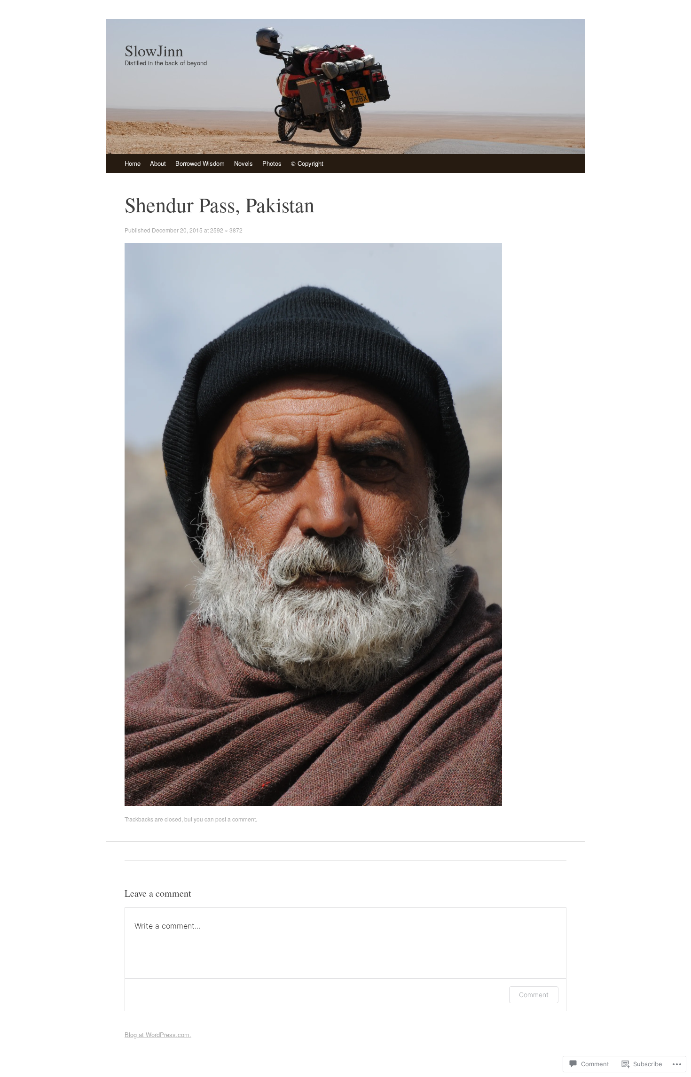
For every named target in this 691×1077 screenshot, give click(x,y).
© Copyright (307, 163)
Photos (272, 163)
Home (133, 163)
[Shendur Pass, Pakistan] (313, 803)
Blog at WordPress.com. (158, 1034)
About (158, 163)
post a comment (235, 819)
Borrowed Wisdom (200, 163)
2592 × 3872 (226, 230)
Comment (534, 995)
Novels (243, 163)
